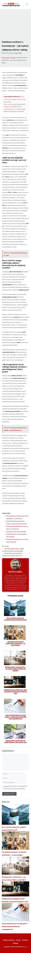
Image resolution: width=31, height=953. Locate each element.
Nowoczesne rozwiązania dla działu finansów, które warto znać (15, 741)
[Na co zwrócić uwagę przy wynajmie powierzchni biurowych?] (15, 815)
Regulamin (25, 940)
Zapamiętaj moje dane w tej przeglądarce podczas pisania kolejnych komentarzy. (15, 787)
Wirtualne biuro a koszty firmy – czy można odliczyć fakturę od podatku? (15, 668)
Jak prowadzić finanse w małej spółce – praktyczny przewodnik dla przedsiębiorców (15, 716)
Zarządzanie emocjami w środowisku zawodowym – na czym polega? (15, 643)
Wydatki (13, 57)
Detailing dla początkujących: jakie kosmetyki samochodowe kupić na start (15, 691)
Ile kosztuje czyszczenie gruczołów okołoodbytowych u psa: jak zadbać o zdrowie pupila (16, 534)
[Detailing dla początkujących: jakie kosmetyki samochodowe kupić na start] (15, 889)
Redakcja (15, 943)
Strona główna (6, 57)
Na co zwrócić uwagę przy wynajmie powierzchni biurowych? (15, 619)
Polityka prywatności (9, 940)
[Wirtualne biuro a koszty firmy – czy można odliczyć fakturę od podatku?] (15, 866)
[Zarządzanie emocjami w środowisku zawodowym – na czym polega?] (15, 841)
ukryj (22, 96)
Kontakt (18, 940)
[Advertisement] (15, 24)
